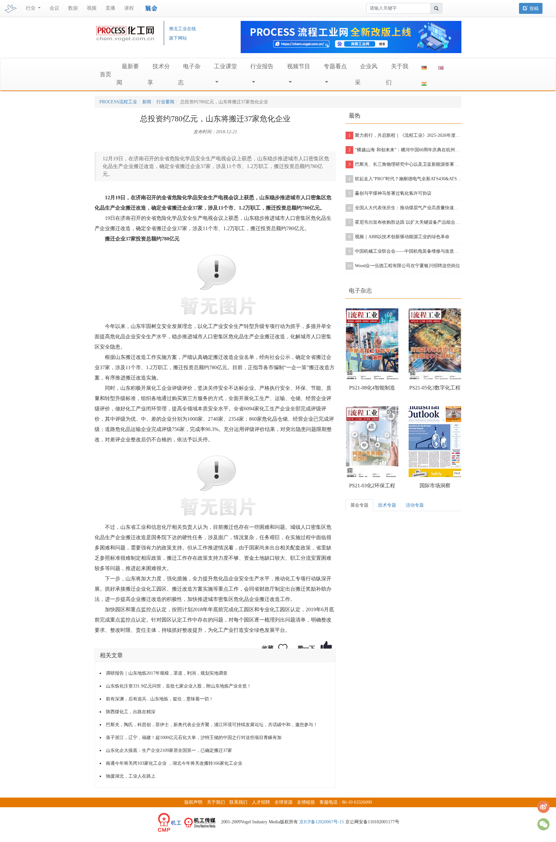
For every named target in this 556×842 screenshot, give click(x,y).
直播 (110, 8)
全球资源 (283, 802)
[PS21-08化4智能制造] (372, 343)
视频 (92, 8)
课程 (129, 8)
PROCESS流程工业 (118, 101)
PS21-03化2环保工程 (372, 485)
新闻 (146, 101)
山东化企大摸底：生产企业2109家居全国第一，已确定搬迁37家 (169, 750)
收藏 (267, 648)
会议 (54, 8)
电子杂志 (360, 290)
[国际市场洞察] (434, 441)
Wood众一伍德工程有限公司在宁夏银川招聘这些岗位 (404, 265)
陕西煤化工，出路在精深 (130, 711)
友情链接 (306, 802)
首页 (105, 74)
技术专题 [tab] (387, 505)
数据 (73, 8)
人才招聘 (261, 802)
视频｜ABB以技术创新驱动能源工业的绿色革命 (398, 236)
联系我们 (238, 802)
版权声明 (193, 802)
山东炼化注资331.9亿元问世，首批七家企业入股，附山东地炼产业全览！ (178, 686)
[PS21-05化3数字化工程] (434, 343)
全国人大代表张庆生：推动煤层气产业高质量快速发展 (404, 207)
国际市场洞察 (435, 485)
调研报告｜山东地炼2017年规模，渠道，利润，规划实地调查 (166, 673)
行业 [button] (31, 8)
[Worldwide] (440, 66)
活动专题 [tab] (415, 505)
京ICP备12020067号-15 (321, 821)
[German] (424, 66)
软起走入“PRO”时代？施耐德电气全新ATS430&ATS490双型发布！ (404, 178)
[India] (424, 82)
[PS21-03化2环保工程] (372, 441)
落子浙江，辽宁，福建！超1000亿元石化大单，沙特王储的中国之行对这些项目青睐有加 (194, 737)
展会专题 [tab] (359, 505)
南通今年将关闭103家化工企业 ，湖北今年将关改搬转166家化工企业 (174, 763)
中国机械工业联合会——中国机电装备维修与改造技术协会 (404, 251)
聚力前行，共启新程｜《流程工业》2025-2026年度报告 (404, 135)
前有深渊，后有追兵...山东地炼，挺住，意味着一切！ (159, 699)
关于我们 (216, 802)
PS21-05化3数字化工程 (434, 387)
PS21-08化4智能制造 (372, 387)
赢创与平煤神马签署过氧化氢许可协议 (389, 193)
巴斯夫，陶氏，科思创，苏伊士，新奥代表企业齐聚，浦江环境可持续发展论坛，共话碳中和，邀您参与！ (212, 724)
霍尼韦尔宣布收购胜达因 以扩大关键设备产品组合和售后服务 (404, 222)
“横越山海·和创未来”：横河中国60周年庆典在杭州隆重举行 (404, 149)
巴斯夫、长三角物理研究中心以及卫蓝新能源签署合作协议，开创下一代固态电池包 (404, 164)
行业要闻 (165, 101)
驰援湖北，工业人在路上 (130, 776)
